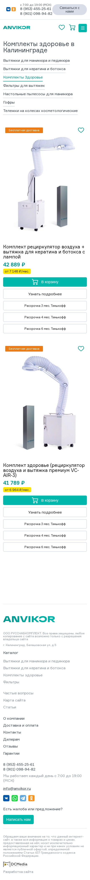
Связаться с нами (70, 9)
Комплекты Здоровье (23, 77)
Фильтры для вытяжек (24, 86)
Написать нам (18, 819)
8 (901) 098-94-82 (36, 13)
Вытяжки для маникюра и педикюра (36, 60)
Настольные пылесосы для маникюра (38, 94)
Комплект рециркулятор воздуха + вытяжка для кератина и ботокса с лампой (44, 252)
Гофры (9, 102)
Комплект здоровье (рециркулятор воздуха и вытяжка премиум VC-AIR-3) (44, 470)
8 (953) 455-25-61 (35, 8)
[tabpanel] (45, 180)
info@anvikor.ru (17, 788)
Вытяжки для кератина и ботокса (34, 69)
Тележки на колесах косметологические (40, 111)
